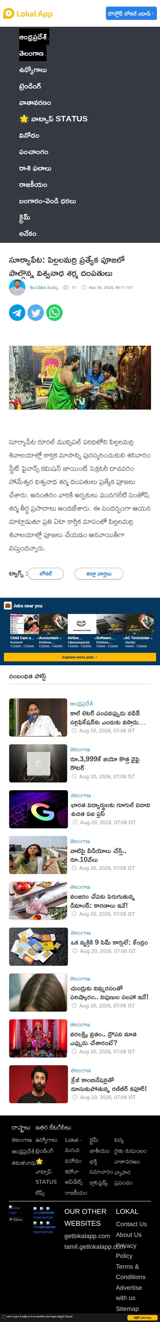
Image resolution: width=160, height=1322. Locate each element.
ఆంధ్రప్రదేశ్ (33, 36)
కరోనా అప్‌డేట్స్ (74, 1176)
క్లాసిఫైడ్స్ (99, 1182)
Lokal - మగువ (73, 1144)
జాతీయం (100, 1150)
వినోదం (73, 1160)
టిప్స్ (40, 1192)
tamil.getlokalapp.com (94, 1246)
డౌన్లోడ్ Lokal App (142, 1317)
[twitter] (37, 314)
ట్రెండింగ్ (45, 1150)
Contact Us (131, 1224)
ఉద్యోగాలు (46, 1139)
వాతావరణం (127, 1161)
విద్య (119, 1139)
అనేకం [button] (27, 233)
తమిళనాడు (24, 1162)
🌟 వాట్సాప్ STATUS (46, 1171)
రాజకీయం (76, 1192)
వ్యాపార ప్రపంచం (124, 1177)
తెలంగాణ (31, 52)
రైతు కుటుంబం (131, 1150)
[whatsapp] (55, 314)
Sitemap (127, 1308)
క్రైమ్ (94, 1139)
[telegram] (18, 314)
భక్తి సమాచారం (101, 1166)
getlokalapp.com (87, 1235)
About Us (129, 1234)
